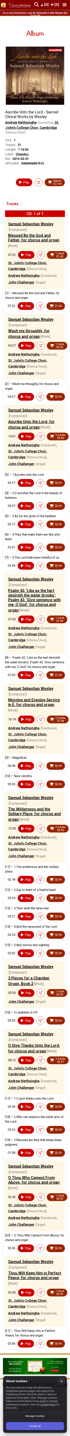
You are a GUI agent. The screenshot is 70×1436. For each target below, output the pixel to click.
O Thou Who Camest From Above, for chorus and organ (34, 1180)
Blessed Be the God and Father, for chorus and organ (33, 237)
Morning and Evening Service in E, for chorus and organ (34, 702)
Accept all (35, 1426)
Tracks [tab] (12, 203)
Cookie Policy (48, 1404)
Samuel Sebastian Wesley (30, 224)
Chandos (22, 154)
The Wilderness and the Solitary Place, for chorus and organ (34, 814)
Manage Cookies (35, 1416)
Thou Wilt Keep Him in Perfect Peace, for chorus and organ (34, 1275)
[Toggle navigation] (64, 5)
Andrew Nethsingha (21, 122)
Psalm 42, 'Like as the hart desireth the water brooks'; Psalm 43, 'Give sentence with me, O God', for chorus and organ (34, 600)
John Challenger (21, 282)
